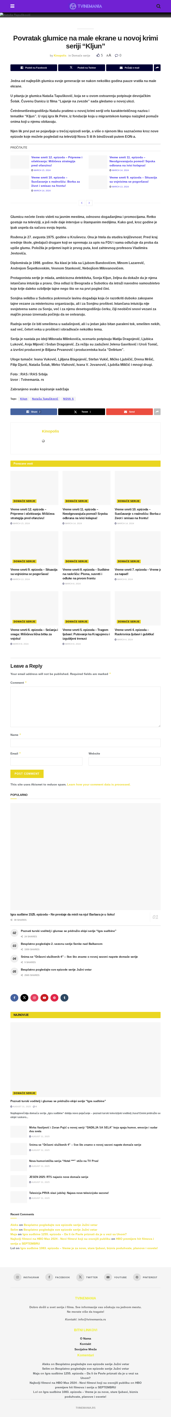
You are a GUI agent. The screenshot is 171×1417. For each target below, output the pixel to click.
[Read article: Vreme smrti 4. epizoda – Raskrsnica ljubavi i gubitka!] (139, 608)
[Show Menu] (12, 6)
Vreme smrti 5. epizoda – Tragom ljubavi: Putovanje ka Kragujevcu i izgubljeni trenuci (86, 634)
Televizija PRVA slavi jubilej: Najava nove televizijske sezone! (69, 1193)
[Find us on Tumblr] (64, 998)
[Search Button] (158, 6)
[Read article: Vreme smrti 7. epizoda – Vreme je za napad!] (139, 548)
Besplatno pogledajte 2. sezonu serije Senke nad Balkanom (61, 943)
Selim (14, 1229)
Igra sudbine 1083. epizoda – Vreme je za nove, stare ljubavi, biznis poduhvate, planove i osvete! (89, 1248)
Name (15, 735)
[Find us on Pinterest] (54, 998)
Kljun (23, 398)
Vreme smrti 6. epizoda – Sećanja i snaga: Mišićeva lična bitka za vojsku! (34, 634)
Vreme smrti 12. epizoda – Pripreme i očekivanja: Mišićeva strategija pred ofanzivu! (56, 161)
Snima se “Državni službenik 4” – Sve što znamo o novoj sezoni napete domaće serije (79, 956)
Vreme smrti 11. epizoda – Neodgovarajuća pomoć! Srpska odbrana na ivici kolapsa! (132, 161)
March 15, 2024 (42, 170)
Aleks (14, 1225)
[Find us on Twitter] (24, 998)
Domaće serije (81, 55)
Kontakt (85, 1344)
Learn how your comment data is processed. (99, 784)
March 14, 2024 (120, 170)
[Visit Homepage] (85, 6)
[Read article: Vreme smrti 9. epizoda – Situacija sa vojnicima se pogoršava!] (98, 182)
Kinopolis (60, 55)
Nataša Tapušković (45, 398)
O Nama (85, 1338)
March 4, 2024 (125, 639)
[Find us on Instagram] (34, 998)
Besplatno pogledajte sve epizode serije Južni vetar (56, 969)
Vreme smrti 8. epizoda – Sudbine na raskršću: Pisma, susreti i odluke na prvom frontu (86, 574)
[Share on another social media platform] (157, 67)
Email (15, 753)
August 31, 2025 (21, 1106)
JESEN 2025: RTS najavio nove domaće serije (58, 1177)
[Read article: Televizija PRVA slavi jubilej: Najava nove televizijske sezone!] (18, 1197)
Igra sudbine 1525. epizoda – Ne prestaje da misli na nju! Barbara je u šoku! (62, 914)
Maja (13, 1234)
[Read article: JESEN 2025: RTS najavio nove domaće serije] (18, 1181)
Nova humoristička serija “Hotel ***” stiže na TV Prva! (63, 1161)
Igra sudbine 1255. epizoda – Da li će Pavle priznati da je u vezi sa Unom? (75, 1234)
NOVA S (68, 398)
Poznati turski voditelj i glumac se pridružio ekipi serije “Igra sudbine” (68, 931)
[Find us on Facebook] (14, 998)
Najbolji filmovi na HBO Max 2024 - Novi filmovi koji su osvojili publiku (60, 1238)
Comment (18, 683)
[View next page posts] (89, 203)
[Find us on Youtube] (44, 998)
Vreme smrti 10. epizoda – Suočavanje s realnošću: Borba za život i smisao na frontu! (55, 181)
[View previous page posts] (82, 203)
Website (94, 753)
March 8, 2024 (72, 584)
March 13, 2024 (120, 187)
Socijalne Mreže (85, 1349)
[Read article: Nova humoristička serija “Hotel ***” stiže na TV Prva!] (18, 1165)
